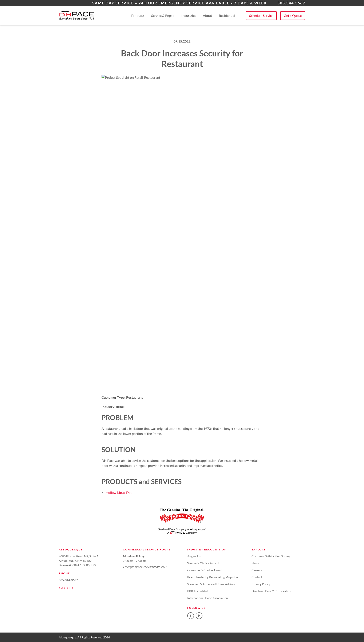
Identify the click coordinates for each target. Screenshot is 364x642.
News (255, 563)
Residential (227, 15)
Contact (257, 577)
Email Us (66, 588)
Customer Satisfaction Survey (271, 556)
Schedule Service (261, 15)
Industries (188, 15)
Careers (257, 570)
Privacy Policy (261, 584)
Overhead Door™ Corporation (271, 591)
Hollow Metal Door (120, 492)
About (207, 15)
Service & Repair (163, 15)
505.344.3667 (291, 3)
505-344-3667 (68, 580)
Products (138, 15)
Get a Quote (293, 15)
